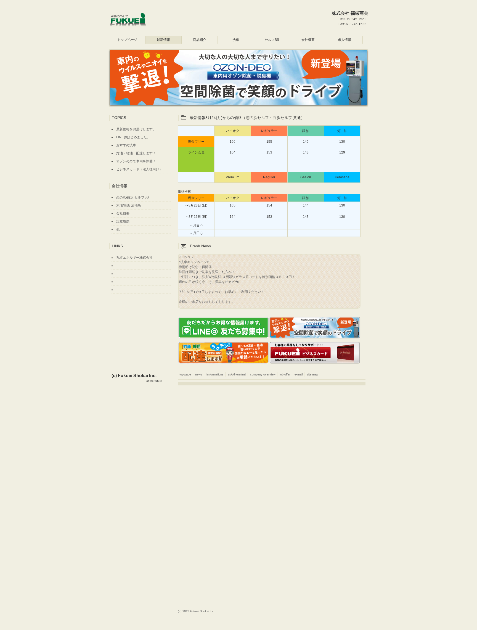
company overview (262, 374)
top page (183, 374)
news (198, 374)
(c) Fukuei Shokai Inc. (137, 378)
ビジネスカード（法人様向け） (139, 169)
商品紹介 (199, 40)
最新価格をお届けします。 (136, 129)
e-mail (299, 374)
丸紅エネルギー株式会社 (134, 258)
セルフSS (272, 40)
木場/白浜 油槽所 (128, 205)
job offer (285, 374)
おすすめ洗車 (126, 145)
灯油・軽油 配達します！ (136, 153)
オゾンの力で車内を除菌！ (136, 161)
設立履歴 (122, 221)
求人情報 (344, 40)
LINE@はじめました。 (133, 137)
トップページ (127, 40)
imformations (215, 374)
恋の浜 (121, 197)
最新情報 (163, 40)
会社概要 (308, 40)
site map (312, 374)
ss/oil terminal (237, 374)
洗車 (235, 40)
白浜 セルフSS (138, 197)
